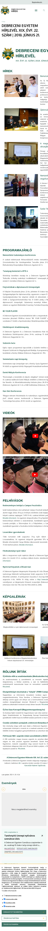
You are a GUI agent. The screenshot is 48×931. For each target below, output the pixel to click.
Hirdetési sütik (10, 906)
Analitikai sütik (10, 903)
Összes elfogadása (10, 924)
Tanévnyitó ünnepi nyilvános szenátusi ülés (19, 837)
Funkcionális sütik (11, 899)
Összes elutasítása (11, 918)
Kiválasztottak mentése (13, 912)
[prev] (3, 789)
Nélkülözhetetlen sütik (13, 896)
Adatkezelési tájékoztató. (12, 888)
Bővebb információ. (10, 518)
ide (20, 763)
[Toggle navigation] (36, 10)
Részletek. (6, 687)
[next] (44, 789)
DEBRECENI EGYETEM (18, 9)
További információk (9, 891)
